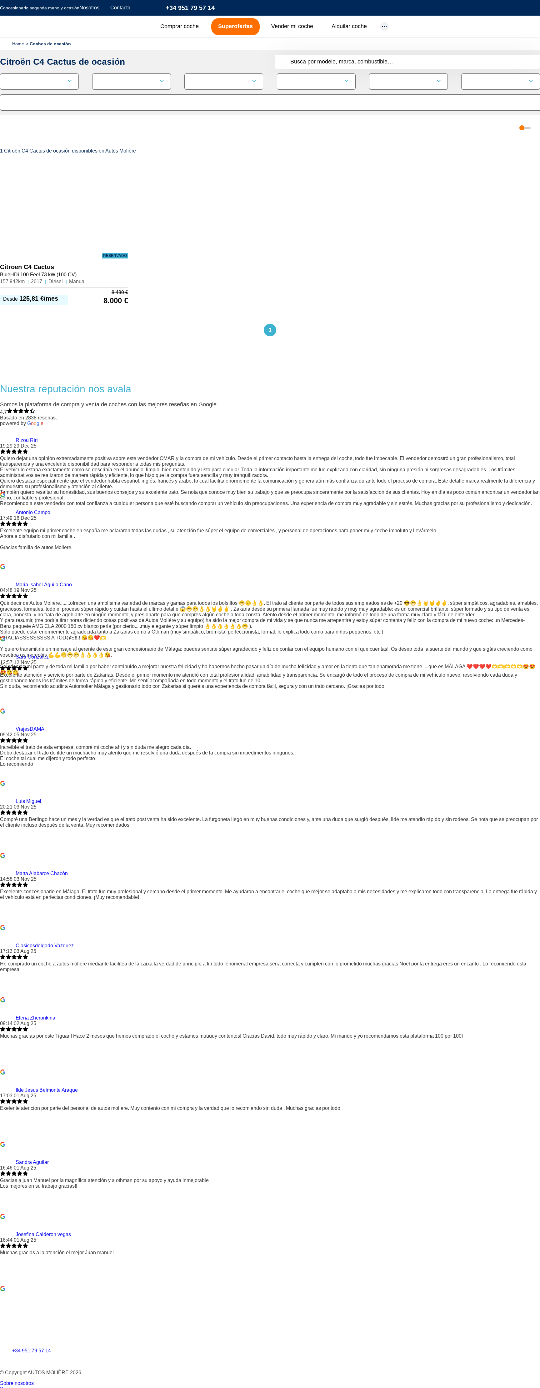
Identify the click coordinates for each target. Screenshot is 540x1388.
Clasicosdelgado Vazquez (45, 945)
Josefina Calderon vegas (43, 1234)
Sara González (32, 656)
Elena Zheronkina (35, 1017)
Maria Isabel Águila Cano (44, 584)
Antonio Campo (33, 512)
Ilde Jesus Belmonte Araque (47, 1090)
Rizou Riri (27, 440)
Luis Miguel (28, 801)
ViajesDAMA (30, 729)
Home (18, 43)
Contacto (120, 7)
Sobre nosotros (17, 1383)
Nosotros (89, 7)
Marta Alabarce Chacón (42, 873)
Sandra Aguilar (32, 1162)
